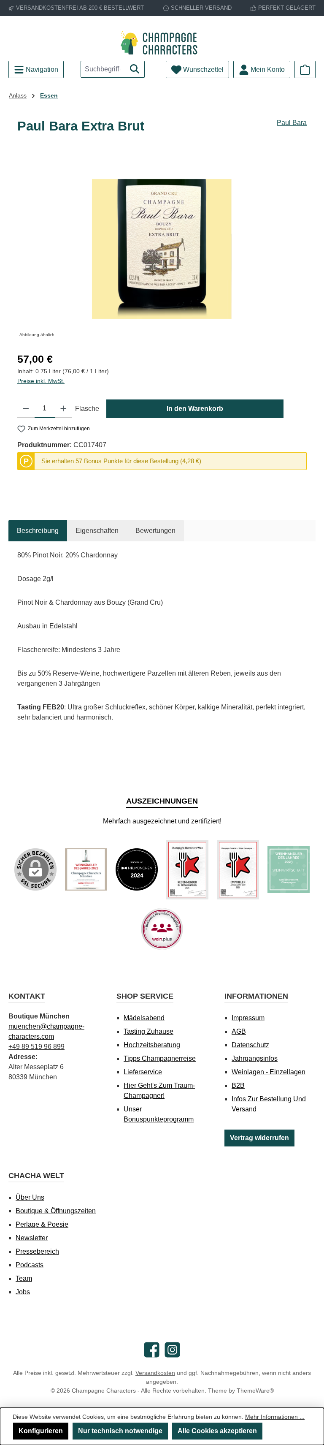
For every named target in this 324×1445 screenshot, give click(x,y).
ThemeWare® (255, 1390)
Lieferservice (143, 1072)
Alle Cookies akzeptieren (217, 1430)
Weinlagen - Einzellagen (268, 1072)
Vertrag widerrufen (259, 1137)
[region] (162, 249)
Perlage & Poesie (42, 1224)
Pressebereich (37, 1251)
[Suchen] (135, 69)
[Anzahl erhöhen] (63, 408)
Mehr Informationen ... (275, 1416)
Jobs (23, 1292)
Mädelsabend (144, 1017)
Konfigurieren (41, 1430)
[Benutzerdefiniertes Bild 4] (238, 869)
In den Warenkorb (195, 408)
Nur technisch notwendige (120, 1430)
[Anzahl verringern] (26, 408)
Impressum (248, 1017)
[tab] (37, 530)
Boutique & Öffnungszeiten (56, 1210)
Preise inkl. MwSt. (41, 381)
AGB (239, 1031)
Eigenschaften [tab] (97, 530)
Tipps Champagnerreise (160, 1058)
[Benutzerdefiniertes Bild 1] (86, 869)
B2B (238, 1085)
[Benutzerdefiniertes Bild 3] (187, 869)
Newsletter (32, 1237)
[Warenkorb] (305, 69)
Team (24, 1278)
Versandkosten (155, 1372)
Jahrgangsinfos (255, 1058)
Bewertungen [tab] (155, 530)
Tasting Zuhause (148, 1031)
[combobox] (103, 69)
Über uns (30, 1197)
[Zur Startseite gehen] (162, 43)
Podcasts (29, 1264)
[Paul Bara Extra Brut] (162, 249)
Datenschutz (250, 1044)
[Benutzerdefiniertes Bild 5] (288, 869)
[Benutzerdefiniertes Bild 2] (137, 869)
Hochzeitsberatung (152, 1044)
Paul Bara (292, 122)
